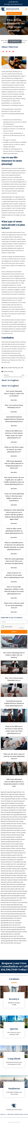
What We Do (11, 1114)
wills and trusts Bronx (7, 882)
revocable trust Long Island (14, 860)
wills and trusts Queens (8, 889)
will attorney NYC (20, 871)
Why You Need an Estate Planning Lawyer (14, 406)
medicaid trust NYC (12, 808)
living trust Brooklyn (15, 796)
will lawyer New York (11, 878)
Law (19, 368)
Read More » (14, 400)
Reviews (17, 1114)
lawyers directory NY (7, 862)
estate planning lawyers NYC (13, 900)
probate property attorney (14, 855)
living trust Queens (12, 801)
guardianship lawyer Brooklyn (18, 932)
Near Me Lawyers (16, 943)
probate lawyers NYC (7, 844)
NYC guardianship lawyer (18, 814)
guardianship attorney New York (10, 925)
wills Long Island (5, 898)
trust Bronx (19, 866)
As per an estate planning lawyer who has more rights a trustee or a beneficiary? (14, 497)
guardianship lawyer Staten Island (16, 941)
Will (22, 368)
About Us (3, 1114)
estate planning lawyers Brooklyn (16, 907)
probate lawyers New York (14, 841)
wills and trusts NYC (19, 887)
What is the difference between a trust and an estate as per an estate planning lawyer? (14, 434)
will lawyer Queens (6, 880)
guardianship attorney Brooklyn (10, 920)
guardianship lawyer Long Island (10, 934)
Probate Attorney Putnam (14, 1110)
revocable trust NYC (10, 864)
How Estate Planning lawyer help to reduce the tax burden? (14, 393)
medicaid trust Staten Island (17, 810)
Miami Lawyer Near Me (15, 893)
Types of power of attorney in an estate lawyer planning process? (14, 575)
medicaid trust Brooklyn (16, 803)
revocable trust (10, 866)
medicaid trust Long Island (9, 805)
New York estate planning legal (10, 812)
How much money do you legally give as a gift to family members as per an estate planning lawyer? (14, 481)
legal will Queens (14, 794)
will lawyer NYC (21, 878)
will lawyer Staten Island (19, 880)
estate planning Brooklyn (8, 909)
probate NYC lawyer (11, 853)
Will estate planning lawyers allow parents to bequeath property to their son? (14, 464)
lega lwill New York (18, 792)
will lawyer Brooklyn (11, 875)
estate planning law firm (12, 9)
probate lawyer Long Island (13, 837)
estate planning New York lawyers (11, 918)
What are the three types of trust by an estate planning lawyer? (14, 449)
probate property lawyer (8, 857)
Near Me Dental (5, 943)
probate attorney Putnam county (15, 823)
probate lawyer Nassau (8, 839)
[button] (26, 9)
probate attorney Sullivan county (15, 830)
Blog (21, 1114)
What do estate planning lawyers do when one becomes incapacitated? (14, 561)
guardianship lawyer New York (10, 936)
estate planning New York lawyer (16, 916)
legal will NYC (5, 794)
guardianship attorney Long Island (11, 923)
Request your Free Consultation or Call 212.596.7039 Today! (14, 966)
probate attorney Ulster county (10, 832)
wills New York (15, 898)
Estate (5, 368)
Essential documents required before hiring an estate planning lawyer (14, 419)
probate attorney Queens (9, 826)
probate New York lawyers (9, 902)
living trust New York (17, 799)
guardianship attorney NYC (9, 927)
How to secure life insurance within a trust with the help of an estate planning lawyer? (14, 590)
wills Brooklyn (13, 891)
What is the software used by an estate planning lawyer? (14, 605)
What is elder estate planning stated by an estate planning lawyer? (14, 530)
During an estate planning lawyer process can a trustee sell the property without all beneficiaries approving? (14, 514)
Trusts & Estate (12, 9)
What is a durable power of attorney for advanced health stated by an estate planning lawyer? (14, 546)
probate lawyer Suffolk (16, 846)
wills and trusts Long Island (14, 884)
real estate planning (14, 114)
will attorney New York (7, 871)
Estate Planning (13, 368)
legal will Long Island (7, 792)
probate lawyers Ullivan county (10, 848)
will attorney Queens (7, 873)
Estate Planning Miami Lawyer (16, 896)
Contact (25, 1114)
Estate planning (6, 197)
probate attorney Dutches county (11, 817)
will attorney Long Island (19, 869)
